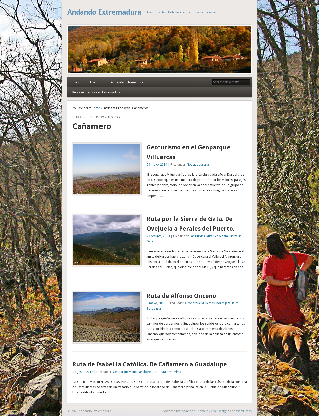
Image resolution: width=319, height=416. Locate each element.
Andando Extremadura (104, 12)
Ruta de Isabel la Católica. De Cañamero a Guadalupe (149, 364)
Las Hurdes (197, 236)
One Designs (220, 411)
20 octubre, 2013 (158, 236)
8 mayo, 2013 (156, 303)
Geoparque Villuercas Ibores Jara (208, 303)
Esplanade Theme (193, 411)
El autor (95, 82)
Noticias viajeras (198, 164)
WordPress (244, 411)
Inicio (76, 82)
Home (96, 108)
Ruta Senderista (217, 236)
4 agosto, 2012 (82, 372)
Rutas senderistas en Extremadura (96, 92)
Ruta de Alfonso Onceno (181, 295)
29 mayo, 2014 (157, 164)
